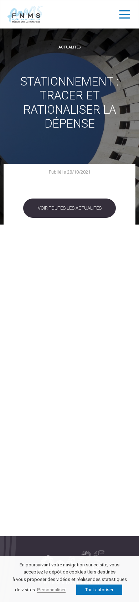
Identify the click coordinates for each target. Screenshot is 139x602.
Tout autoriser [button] (99, 589)
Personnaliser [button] (51, 589)
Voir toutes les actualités (70, 208)
